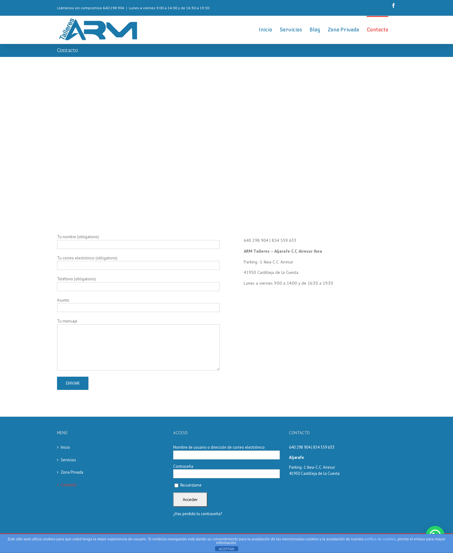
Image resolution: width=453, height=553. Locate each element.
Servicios (68, 460)
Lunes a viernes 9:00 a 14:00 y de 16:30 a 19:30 (169, 8)
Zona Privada (72, 472)
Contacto (69, 484)
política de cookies (380, 539)
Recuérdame (190, 485)
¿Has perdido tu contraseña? (197, 513)
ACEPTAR (226, 549)
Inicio (65, 447)
